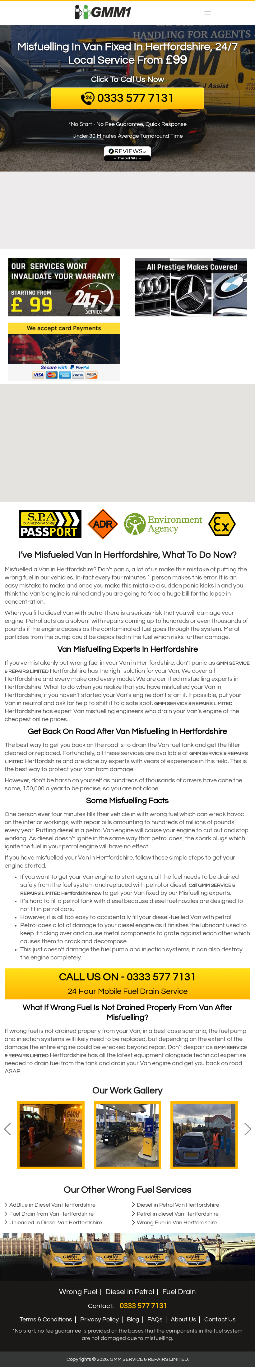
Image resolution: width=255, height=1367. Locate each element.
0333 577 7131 (143, 1306)
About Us (183, 1319)
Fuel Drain (179, 1292)
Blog (133, 1319)
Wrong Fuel (78, 1292)
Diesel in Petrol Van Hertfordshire (178, 1205)
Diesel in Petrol (129, 1292)
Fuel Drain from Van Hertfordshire (51, 1214)
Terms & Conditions (46, 1319)
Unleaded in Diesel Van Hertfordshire (55, 1223)
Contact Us (220, 1319)
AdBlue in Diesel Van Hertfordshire (52, 1205)
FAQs (155, 1319)
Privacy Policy (99, 1319)
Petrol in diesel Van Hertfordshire (178, 1214)
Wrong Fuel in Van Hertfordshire (177, 1223)
